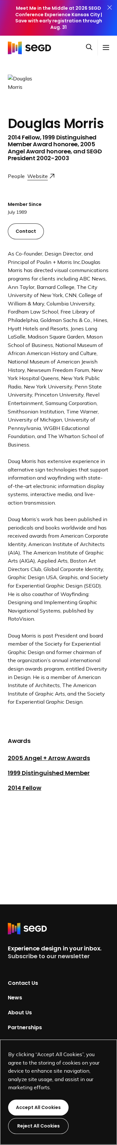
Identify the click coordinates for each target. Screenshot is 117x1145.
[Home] (31, 47)
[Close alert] (109, 18)
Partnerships (25, 1027)
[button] (92, 47)
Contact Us (23, 982)
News (15, 997)
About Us (20, 1012)
